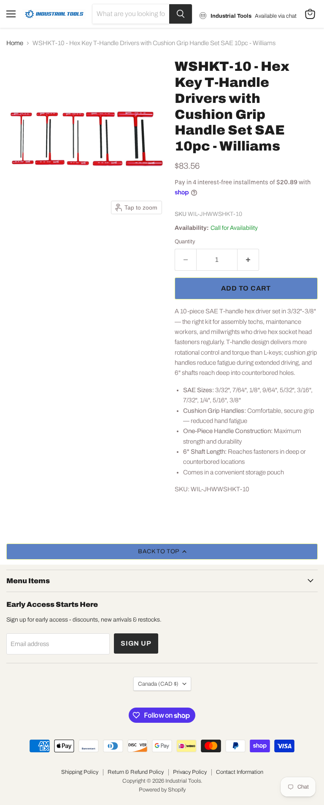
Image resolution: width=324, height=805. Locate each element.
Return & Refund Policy (136, 772)
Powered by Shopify (162, 790)
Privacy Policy (190, 772)
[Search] (180, 14)
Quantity (185, 241)
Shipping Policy (79, 772)
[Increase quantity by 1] (248, 260)
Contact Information (239, 772)
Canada (158, 684)
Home (14, 43)
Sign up (136, 643)
